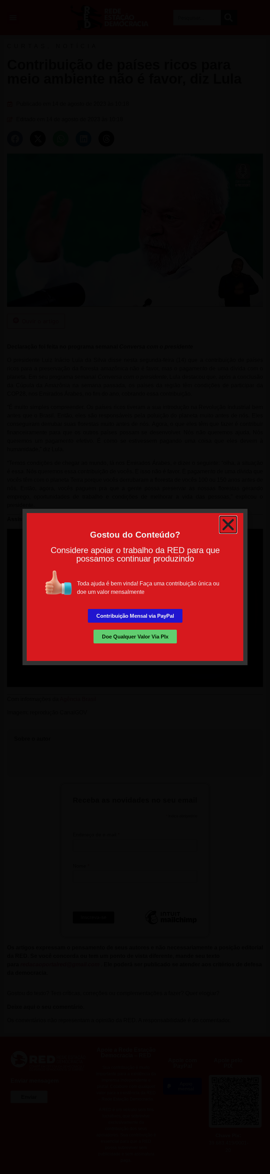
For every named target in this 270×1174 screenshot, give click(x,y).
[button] (228, 525)
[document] (135, 587)
